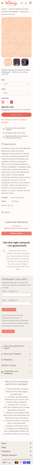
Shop (3, 443)
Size (3, 80)
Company (5, 451)
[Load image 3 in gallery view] (25, 62)
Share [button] (7, 212)
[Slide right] (30, 63)
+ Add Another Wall (9, 309)
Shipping (5, 110)
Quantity (5, 98)
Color (3, 89)
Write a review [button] (16, 233)
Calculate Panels (8, 331)
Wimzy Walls (12, 459)
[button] (2, 3)
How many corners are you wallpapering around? (15, 320)
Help (3, 447)
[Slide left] (2, 63)
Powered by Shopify (24, 459)
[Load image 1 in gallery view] (8, 62)
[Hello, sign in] (26, 3)
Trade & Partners (9, 455)
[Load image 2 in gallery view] (16, 62)
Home (4, 9)
